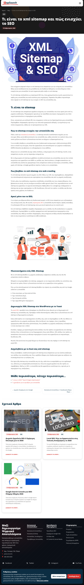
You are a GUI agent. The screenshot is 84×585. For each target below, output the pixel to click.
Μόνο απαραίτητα (59, 576)
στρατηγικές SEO (38, 203)
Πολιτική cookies (42, 581)
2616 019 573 (8, 554)
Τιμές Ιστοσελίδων (71, 535)
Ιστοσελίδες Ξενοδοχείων (35, 536)
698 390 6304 (8, 557)
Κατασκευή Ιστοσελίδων (34, 531)
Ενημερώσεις (70, 532)
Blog (9, 10)
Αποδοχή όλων (74, 576)
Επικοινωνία (70, 538)
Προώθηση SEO (51, 531)
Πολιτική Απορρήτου (72, 543)
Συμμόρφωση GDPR (72, 540)
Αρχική (3, 10)
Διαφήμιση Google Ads (53, 534)
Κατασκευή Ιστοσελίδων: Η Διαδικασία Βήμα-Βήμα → (58, 391)
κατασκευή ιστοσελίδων (28, 134)
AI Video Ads (50, 536)
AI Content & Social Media (54, 539)
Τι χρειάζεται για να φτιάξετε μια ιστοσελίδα (26, 382)
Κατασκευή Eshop (32, 534)
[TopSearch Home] (10, 3)
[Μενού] (80, 3)
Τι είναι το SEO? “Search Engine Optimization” (26, 380)
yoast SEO (16, 310)
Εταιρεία (68, 529)
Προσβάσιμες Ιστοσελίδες (35, 539)
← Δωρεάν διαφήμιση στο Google (22, 390)
